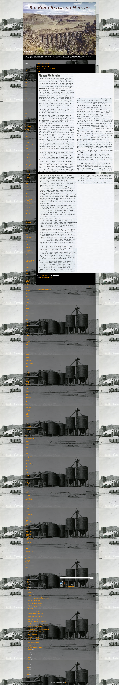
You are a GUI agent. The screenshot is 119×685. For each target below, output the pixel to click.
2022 (28, 584)
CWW (26, 219)
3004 (26, 80)
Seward (26, 486)
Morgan (27, 378)
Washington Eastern (29, 537)
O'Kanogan (27, 402)
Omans (26, 411)
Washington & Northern (28, 535)
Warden (27, 533)
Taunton (27, 511)
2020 (28, 587)
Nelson (26, 390)
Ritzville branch (28, 453)
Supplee (27, 509)
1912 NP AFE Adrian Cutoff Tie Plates (35, 647)
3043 (26, 82)
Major (26, 345)
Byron (26, 180)
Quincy (26, 435)
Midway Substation (29, 363)
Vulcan (26, 528)
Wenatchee (27, 549)
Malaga (26, 347)
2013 (28, 671)
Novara (26, 401)
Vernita (26, 525)
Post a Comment (42, 282)
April (29, 657)
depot (26, 228)
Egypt (26, 244)
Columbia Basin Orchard (28, 200)
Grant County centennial (28, 281)
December (30, 592)
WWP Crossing (28, 572)
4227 (26, 103)
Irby (26, 306)
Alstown (27, 136)
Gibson (26, 273)
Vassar (26, 524)
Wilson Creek (28, 561)
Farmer (26, 258)
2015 (28, 667)
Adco (26, 123)
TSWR (26, 520)
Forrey (26, 264)
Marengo (27, 351)
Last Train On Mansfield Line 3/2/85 (35, 603)
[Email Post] (51, 275)
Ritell (26, 451)
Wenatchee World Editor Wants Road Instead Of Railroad (39, 598)
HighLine (27, 300)
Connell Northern (28, 203)
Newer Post (40, 287)
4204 (26, 100)
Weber (26, 548)
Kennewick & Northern (27, 318)
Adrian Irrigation (28, 127)
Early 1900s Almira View (32, 634)
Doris (26, 235)
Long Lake (27, 341)
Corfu (26, 206)
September (30, 649)
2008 (28, 679)
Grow (26, 287)
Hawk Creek (27, 297)
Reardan (27, 442)
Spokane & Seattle (29, 501)
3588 (26, 89)
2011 (28, 674)
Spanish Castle (28, 497)
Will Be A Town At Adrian (32, 644)
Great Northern (28, 286)
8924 (26, 114)
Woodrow (27, 569)
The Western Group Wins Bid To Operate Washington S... (39, 627)
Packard (27, 416)
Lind (26, 338)
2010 (28, 675)
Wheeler (27, 555)
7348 (26, 107)
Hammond (27, 290)
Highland (27, 299)
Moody (26, 376)
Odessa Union (28, 407)
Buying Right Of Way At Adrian (33, 642)
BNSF (26, 168)
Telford (26, 512)
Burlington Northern (29, 179)
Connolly (27, 204)
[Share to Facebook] (57, 275)
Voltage (26, 527)
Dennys (26, 226)
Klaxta (26, 319)
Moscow (27, 381)
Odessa (27, 405)
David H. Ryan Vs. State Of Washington (35, 597)
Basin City (27, 155)
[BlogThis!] (54, 275)
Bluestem (27, 167)
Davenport (27, 220)
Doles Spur (27, 232)
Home (65, 287)
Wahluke (27, 530)
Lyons (26, 344)
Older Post (91, 287)
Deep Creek (27, 223)
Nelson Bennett (28, 391)
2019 (28, 589)
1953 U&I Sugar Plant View (33, 618)
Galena (26, 270)
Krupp (26, 324)
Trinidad (27, 518)
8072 (26, 110)
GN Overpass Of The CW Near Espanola (36, 631)
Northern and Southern (28, 398)
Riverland (27, 454)
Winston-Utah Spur (29, 566)
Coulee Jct (27, 209)
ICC (26, 305)
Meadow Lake (28, 359)
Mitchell (26, 366)
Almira (26, 133)
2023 (28, 582)
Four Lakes (27, 265)
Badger (26, 151)
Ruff (26, 469)
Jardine (26, 311)
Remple (27, 447)
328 (26, 85)
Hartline (27, 296)
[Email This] (53, 275)
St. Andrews (27, 502)
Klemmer (27, 321)
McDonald (27, 357)
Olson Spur (27, 410)
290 (26, 77)
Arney (26, 145)
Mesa (26, 362)
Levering (27, 335)
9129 (26, 117)
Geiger (26, 271)
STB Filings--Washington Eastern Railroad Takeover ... (38, 624)
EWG (26, 254)
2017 (28, 664)
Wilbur (26, 558)
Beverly (26, 160)
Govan (26, 277)
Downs (26, 240)
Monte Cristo (27, 373)
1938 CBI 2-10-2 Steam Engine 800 (35, 626)
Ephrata (27, 249)
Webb (26, 546)
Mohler (26, 367)
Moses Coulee (28, 382)
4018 (26, 97)
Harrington (27, 294)
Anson (26, 139)
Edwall (26, 243)
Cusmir (26, 215)
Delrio (26, 225)
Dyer (26, 241)
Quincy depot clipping (29, 438)
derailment (27, 229)
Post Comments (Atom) (47, 289)
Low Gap (27, 342)
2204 (26, 70)
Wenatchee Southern (29, 551)
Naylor (26, 388)
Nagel (26, 387)
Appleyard (27, 142)
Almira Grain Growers (29, 135)
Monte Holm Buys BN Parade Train (34, 605)
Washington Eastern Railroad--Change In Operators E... (38, 629)
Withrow (27, 567)
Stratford (27, 508)
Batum (26, 158)
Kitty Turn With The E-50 (32, 614)
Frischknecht (27, 267)
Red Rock (27, 444)
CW (26, 216)
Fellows (26, 262)
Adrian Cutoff (28, 126)
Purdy (26, 432)
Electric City (27, 247)
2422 (26, 73)
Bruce (26, 176)
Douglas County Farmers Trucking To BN (36, 616)
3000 (26, 79)
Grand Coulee (28, 279)
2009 (28, 677)
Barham (27, 154)
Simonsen (27, 491)
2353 (26, 72)
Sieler (26, 489)
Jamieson (27, 308)
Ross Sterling (28, 463)
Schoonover (27, 476)
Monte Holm (44, 277)
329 (26, 86)
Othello (26, 414)
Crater (26, 210)
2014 (28, 669)
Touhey (26, 517)
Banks (26, 152)
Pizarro (26, 425)
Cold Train (27, 196)
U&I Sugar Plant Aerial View (33, 623)
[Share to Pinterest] (58, 275)
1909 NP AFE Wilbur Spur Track (34, 639)
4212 (26, 101)
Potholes (27, 428)
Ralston (26, 439)
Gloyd (26, 274)
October (29, 595)
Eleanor (27, 246)
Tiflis (26, 515)
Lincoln (26, 336)
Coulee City (27, 207)
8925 (26, 116)
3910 (26, 95)
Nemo (26, 393)
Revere (26, 450)
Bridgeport (27, 174)
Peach (26, 423)
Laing (26, 325)
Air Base (27, 129)
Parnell (26, 420)
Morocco (27, 379)
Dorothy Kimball (28, 237)
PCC (26, 422)
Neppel (26, 394)
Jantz (26, 309)
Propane (27, 431)
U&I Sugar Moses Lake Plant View (34, 619)
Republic (27, 448)
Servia (26, 485)
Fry (26, 268)
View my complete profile (69, 586)
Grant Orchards (28, 283)
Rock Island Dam (28, 459)
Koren (26, 322)
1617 (26, 65)
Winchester (27, 563)
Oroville (26, 413)
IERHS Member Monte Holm (33, 601)
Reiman (27, 445)
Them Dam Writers (29, 514)
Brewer (26, 173)
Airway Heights (28, 130)
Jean (26, 312)
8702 (26, 113)
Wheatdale (27, 554)
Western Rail (27, 552)
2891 (26, 76)
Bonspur (27, 170)
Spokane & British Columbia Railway (28, 499)
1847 (26, 66)
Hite (26, 303)
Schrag (26, 478)
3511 (26, 88)
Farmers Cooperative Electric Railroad (29, 261)
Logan (26, 339)
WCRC (26, 545)
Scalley (26, 472)
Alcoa (26, 132)
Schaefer (27, 473)
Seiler (26, 482)
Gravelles (27, 284)
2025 (28, 579)
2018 (28, 590)
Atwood (26, 148)
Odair (26, 404)
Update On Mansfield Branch (33, 611)
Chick (26, 194)
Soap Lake (27, 495)
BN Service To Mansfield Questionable (35, 613)
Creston (27, 212)
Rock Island (27, 457)
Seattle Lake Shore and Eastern (29, 480)
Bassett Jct (27, 157)
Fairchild (27, 257)
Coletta (26, 197)
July (29, 652)
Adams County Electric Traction (28, 121)
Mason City (27, 353)
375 (26, 92)
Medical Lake (28, 360)
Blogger (66, 682)
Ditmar (26, 231)
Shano (26, 488)
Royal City (27, 466)
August (29, 651)
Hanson (27, 293)
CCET (26, 187)
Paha (26, 417)
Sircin (26, 492)
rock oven (27, 460)
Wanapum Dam (28, 531)
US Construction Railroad (28, 522)
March (29, 659)
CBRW (26, 186)
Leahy (26, 333)
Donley (26, 234)
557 (41, 277)
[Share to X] (55, 275)
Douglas (27, 238)
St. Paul (27, 505)
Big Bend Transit (28, 165)
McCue (26, 356)
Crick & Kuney (28, 213)
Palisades (27, 419)
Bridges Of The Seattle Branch (34, 632)
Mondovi (27, 372)
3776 (26, 94)
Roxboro (27, 465)
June (29, 654)
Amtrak (26, 138)
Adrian (26, 124)
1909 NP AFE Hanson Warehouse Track (35, 637)
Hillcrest (27, 302)
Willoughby (27, 560)
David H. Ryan (28, 222)
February (30, 660)
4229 (26, 104)
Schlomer (27, 475)
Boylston (27, 171)
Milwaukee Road (28, 364)
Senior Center (28, 483)
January (29, 662)
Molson (26, 370)
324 (26, 83)
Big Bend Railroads (29, 164)
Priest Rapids (28, 429)
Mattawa (27, 354)
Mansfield (27, 348)
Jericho (26, 314)
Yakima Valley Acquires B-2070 (34, 600)
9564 (26, 119)
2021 (28, 586)
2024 (28, 581)
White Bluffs (27, 557)
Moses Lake (49, 277)
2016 (28, 666)
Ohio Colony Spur (28, 408)
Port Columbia (28, 426)
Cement (27, 189)
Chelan (26, 193)
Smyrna (27, 494)
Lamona (27, 328)
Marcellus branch (28, 350)
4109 (26, 98)
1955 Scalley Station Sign (33, 606)
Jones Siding (27, 315)
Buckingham (27, 177)
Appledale (27, 141)
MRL (26, 385)
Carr (26, 184)
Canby (26, 183)
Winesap (27, 564)
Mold (26, 369)
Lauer (26, 332)
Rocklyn (27, 462)
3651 (26, 91)
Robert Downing (28, 456)
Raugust (27, 441)
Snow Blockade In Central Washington (35, 636)
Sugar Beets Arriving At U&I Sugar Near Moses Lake (38, 621)
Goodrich (27, 276)
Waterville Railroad (29, 542)
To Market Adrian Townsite (33, 645)
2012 (28, 672)
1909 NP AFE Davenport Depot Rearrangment (37, 640)
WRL (26, 570)
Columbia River (28, 201)
